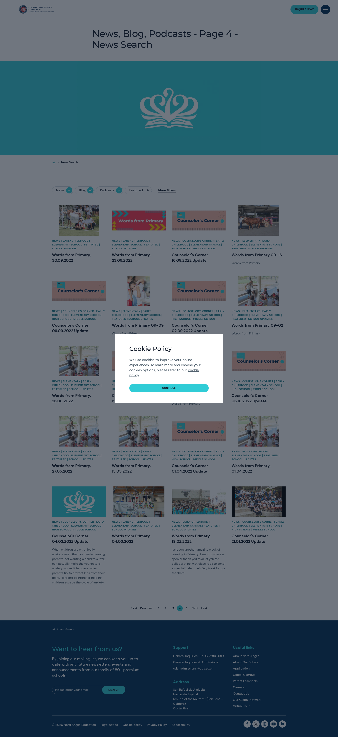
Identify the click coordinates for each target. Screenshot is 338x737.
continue (169, 387)
